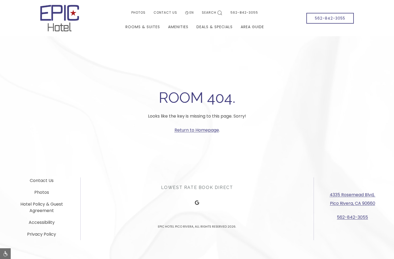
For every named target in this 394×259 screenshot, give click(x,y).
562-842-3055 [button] (330, 18)
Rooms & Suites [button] (142, 27)
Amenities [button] (178, 27)
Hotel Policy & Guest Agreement (41, 207)
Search (209, 12)
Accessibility (42, 222)
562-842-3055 (244, 12)
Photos (138, 12)
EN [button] (191, 12)
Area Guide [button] (252, 27)
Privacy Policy (41, 234)
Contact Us (165, 12)
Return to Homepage (196, 130)
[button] (5, 253)
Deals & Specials (214, 27)
